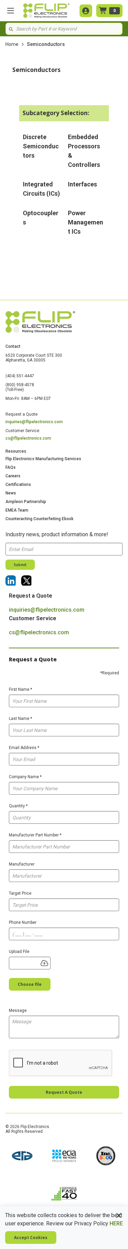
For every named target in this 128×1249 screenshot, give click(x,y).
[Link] (10, 580)
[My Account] (86, 10)
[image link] (22, 1156)
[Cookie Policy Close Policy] (119, 1215)
